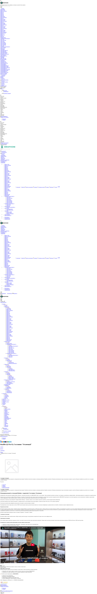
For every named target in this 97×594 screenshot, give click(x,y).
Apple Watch (10, 368)
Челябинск (6, 410)
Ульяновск (6, 423)
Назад (8, 307)
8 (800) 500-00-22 (4, 85)
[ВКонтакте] (1, 441)
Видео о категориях (5, 487)
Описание (4, 484)
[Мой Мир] (3, 441)
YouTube (3, 119)
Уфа (5, 424)
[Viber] (6, 441)
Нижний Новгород (7, 418)
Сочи (5, 421)
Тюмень (5, 422)
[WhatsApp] (8, 441)
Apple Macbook (11, 362)
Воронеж (6, 413)
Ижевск (5, 415)
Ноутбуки (8, 359)
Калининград (6, 412)
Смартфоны (8, 387)
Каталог (5, 305)
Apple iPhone (8, 308)
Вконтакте (4, 588)
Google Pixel (8, 390)
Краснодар (6, 416)
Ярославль (6, 426)
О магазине (6, 395)
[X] (5, 441)
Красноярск (6, 417)
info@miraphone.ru (4, 116)
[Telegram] (11, 441)
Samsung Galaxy (9, 343)
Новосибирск (6, 419)
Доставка (4, 486)
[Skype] (9, 441)
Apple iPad (10, 376)
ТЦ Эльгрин (4, 117)
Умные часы (8, 366)
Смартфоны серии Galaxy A (13, 355)
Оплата (3, 485)
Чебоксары (6, 425)
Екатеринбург (6, 414)
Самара (5, 411)
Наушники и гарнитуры (10, 381)
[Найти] (1, 7)
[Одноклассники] (2, 441)
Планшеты (8, 373)
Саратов (5, 420)
